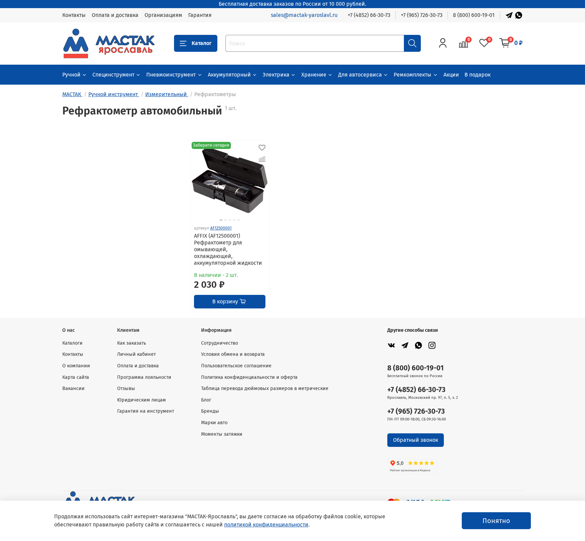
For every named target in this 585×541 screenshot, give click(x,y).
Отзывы (126, 388)
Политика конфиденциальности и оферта (249, 377)
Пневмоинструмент (171, 74)
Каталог (202, 43)
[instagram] (432, 345)
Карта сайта (75, 377)
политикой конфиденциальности (266, 524)
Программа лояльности (144, 377)
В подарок (477, 74)
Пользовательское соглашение (236, 366)
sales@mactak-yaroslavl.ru (304, 15)
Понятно (496, 521)
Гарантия (200, 15)
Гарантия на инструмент (145, 411)
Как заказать (131, 343)
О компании (76, 366)
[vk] (391, 345)
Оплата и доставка (115, 15)
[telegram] (405, 345)
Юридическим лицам (141, 400)
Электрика (276, 74)
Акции (451, 74)
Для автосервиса (360, 74)
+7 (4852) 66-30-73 (369, 15)
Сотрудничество (219, 343)
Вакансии (73, 388)
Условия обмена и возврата (233, 354)
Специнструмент (113, 74)
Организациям (163, 15)
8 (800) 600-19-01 (474, 15)
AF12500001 (221, 228)
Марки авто (214, 423)
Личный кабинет (136, 354)
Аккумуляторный (229, 74)
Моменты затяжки (221, 434)
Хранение (313, 74)
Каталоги (72, 343)
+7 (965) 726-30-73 (421, 15)
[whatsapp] (418, 345)
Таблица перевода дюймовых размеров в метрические (264, 388)
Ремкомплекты (412, 74)
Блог (206, 400)
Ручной (71, 74)
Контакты (74, 15)
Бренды (210, 411)
